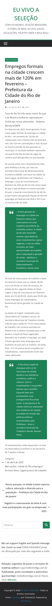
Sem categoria (11, 60)
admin (26, 107)
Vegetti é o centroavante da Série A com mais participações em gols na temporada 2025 (24, 507)
